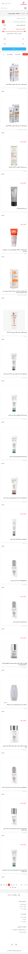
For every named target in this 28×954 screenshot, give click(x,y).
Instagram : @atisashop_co (19, 930)
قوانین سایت (23, 917)
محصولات (23, 13)
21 (12, 887)
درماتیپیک (25, 171)
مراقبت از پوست (22, 906)
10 (6, 885)
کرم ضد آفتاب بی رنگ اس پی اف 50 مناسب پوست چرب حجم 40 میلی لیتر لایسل (15, 291)
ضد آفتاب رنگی (24, 667)
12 (1, 885)
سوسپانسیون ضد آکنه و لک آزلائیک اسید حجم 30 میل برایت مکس (15, 829)
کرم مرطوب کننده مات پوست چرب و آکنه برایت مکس (15, 374)
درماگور (25, 253)
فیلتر (14, 49)
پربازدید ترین (17, 54)
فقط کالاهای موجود (21, 25)
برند (23, 39)
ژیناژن (25, 708)
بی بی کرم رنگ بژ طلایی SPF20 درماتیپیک (18, 167)
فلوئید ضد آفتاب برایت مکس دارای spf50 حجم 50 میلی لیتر (15, 746)
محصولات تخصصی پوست (22, 88)
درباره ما (24, 919)
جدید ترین (25, 54)
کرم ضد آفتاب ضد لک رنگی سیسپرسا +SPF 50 (17, 332)
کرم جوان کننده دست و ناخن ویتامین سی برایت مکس (15, 498)
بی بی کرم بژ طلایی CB (22, 208)
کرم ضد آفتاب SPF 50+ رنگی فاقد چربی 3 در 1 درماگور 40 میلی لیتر (14, 250)
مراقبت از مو (23, 909)
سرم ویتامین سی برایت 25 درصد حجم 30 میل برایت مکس (14, 787)
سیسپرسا (25, 336)
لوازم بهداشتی (23, 904)
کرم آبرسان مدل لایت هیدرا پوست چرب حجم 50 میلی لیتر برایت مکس (14, 870)
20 (15, 887)
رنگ (23, 44)
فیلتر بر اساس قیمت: (20, 29)
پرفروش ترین (10, 54)
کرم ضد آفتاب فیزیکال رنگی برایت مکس (18, 456)
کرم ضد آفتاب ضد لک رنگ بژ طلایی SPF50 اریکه (16, 126)
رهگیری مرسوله (22, 932)
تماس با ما (23, 921)
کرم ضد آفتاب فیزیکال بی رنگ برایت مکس (17, 415)
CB (26, 212)
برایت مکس (25, 377)
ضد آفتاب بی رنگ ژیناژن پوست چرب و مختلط (17, 704)
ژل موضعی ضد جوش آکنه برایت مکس (18, 539)
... (19, 885)
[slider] (24, 31)
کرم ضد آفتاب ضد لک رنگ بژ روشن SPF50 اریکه (16, 84)
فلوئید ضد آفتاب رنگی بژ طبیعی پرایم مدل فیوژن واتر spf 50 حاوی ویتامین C (14, 664)
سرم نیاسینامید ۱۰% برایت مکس (20, 622)
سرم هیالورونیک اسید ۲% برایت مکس (19, 580)
